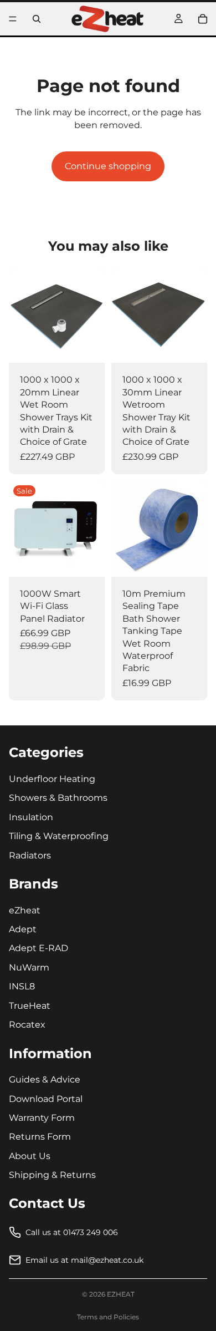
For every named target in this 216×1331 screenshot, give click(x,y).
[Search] (36, 19)
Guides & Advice (44, 1079)
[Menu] (12, 19)
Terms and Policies (108, 1317)
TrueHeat (29, 1005)
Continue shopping (108, 166)
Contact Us (47, 1203)
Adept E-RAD (38, 948)
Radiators (30, 855)
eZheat (24, 910)
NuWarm (29, 967)
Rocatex (27, 1024)
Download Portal (46, 1099)
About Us (29, 1156)
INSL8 (22, 987)
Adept (23, 929)
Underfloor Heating (52, 779)
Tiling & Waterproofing (59, 836)
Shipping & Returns (52, 1175)
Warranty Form (42, 1117)
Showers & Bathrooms (58, 798)
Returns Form (40, 1137)
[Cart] (203, 19)
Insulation (31, 817)
